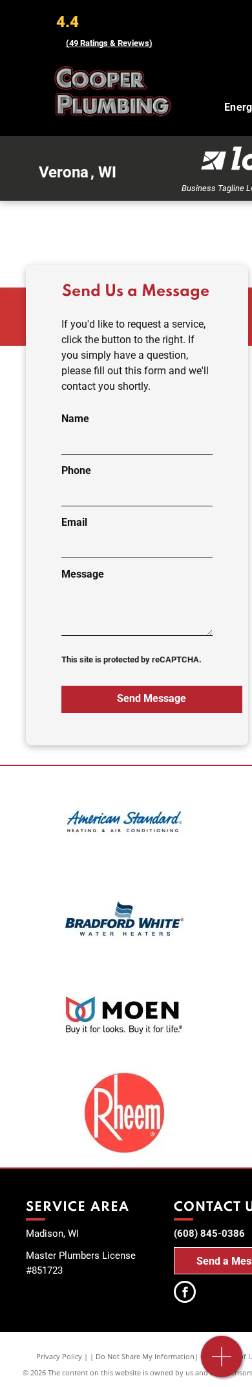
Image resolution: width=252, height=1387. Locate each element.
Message (82, 574)
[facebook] (185, 1293)
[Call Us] (222, 1363)
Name (75, 418)
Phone (76, 470)
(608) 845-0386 (209, 1233)
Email (74, 522)
